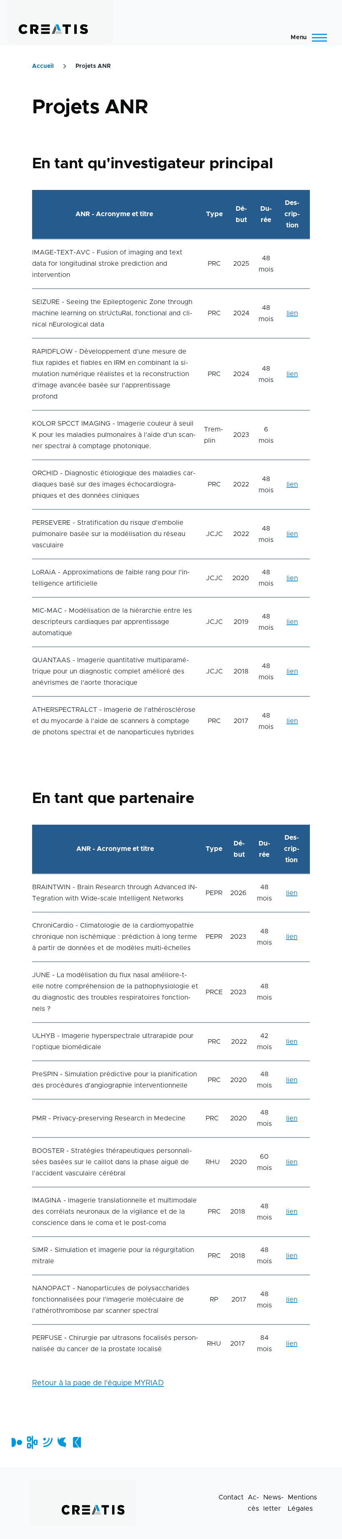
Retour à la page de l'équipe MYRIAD (98, 1383)
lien (292, 313)
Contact (231, 1497)
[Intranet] (31, 1442)
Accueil (43, 66)
